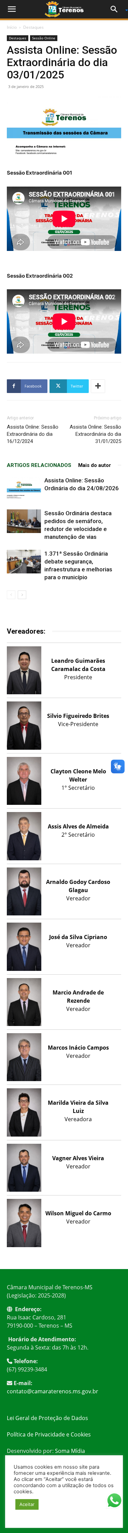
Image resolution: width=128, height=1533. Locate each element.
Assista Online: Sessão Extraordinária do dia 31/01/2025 (95, 434)
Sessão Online (43, 38)
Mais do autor (94, 465)
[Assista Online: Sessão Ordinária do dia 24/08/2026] (24, 488)
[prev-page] (11, 595)
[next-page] (22, 595)
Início (12, 27)
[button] (12, 9)
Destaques (33, 27)
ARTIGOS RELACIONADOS (39, 465)
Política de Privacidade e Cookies (49, 1434)
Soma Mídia (70, 1451)
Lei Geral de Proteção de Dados (47, 1418)
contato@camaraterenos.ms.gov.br (52, 1391)
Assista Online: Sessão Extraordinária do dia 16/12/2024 (32, 434)
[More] (98, 386)
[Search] (116, 9)
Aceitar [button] (26, 1504)
